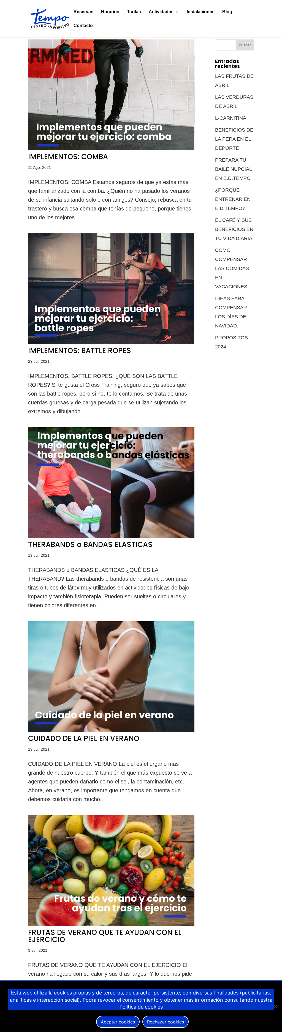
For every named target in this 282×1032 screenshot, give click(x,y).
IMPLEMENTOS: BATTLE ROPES (79, 351)
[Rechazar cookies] (275, 1006)
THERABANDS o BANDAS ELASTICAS (90, 545)
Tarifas (134, 12)
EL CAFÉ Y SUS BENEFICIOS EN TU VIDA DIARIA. (234, 229)
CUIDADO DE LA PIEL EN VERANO (83, 738)
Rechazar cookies (165, 1022)
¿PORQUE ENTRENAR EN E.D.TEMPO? (233, 199)
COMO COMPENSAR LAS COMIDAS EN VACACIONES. (232, 268)
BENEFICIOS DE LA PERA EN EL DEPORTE (234, 139)
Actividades (161, 12)
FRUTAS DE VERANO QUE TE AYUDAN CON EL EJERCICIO (104, 936)
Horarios (110, 12)
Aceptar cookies (118, 1022)
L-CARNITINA (230, 118)
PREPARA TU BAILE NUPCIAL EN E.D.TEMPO (233, 169)
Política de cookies (141, 1007)
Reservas (83, 12)
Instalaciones (201, 12)
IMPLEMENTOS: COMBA (68, 157)
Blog (227, 12)
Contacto (83, 26)
